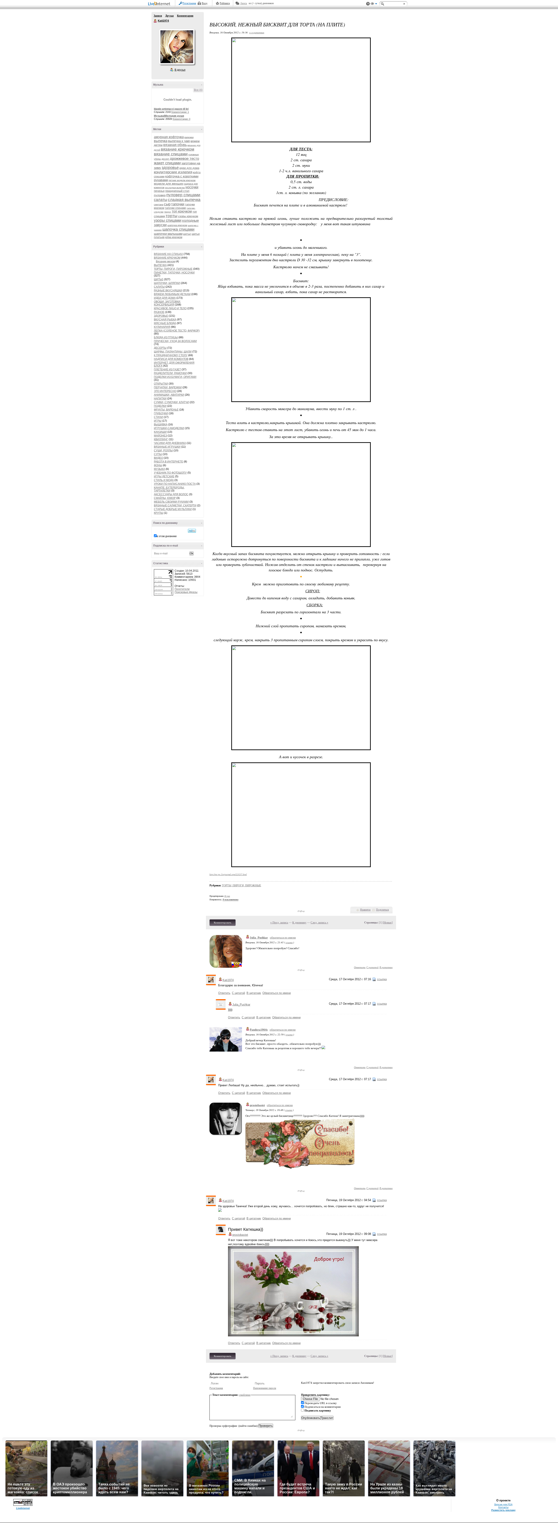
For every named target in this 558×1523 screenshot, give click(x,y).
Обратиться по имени (276, 993)
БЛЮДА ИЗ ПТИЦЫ (166, 337)
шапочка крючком (177, 225)
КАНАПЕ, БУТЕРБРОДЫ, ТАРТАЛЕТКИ (169, 489)
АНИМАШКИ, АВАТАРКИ (169, 394)
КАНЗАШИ (160, 431)
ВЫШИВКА (160, 424)
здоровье (170, 167)
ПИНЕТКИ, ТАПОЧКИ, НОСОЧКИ (174, 272)
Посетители (182, 589)
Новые (388, 922)
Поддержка (368, 4)
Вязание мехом (165, 261)
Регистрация (189, 3)
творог (167, 212)
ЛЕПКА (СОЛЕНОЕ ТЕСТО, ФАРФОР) (177, 330)
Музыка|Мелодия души (169, 115)
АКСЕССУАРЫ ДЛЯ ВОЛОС (171, 494)
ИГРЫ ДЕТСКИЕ (164, 476)
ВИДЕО (158, 457)
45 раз (227, 896)
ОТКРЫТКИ (161, 383)
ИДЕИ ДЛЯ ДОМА (165, 297)
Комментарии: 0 (181, 119)
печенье (159, 191)
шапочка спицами (178, 229)
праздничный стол (177, 191)
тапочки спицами (175, 208)
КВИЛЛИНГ (161, 439)
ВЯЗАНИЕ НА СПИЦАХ (168, 254)
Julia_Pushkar (259, 937)
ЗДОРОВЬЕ (161, 315)
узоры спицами (167, 220)
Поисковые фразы (186, 592)
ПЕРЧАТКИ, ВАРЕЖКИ (168, 387)
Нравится (365, 909)
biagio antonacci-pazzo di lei (171, 108)
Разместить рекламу (503, 1510)
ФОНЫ (158, 465)
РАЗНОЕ (159, 312)
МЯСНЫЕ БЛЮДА (165, 323)
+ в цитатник (256, 32)
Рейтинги (225, 3)
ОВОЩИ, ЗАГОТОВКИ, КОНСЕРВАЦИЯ (167, 303)
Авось (243, 3)
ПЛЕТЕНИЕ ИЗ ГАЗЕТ (167, 369)
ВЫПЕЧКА (160, 265)
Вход (204, 3)
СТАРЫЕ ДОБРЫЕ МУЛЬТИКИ (173, 509)
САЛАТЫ (159, 286)
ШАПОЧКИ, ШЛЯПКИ (167, 283)
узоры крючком (188, 216)
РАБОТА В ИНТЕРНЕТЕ (168, 461)
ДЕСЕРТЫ (160, 347)
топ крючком (182, 211)
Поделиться (382, 909)
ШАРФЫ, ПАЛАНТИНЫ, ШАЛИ (173, 351)
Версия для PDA (503, 1504)
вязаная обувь (175, 145)
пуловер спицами (183, 195)
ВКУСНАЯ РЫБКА (165, 319)
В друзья (180, 69)
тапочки (177, 204)
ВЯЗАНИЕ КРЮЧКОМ (167, 257)
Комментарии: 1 (180, 112)
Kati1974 (155, 21)
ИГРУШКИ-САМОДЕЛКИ (169, 428)
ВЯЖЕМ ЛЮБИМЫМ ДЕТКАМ (172, 294)
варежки (189, 137)
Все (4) (198, 89)
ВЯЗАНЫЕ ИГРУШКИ (167, 446)
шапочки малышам (168, 233)
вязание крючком (177, 149)
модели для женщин (168, 183)
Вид (374, 4)
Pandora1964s (259, 1029)
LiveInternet (160, 4)
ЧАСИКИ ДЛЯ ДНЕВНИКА (170, 443)
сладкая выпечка (184, 199)
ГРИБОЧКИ (161, 413)
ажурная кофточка (169, 137)
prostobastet (257, 1105)
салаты (160, 200)
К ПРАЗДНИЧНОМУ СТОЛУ (170, 355)
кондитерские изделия (173, 172)
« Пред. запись (279, 922)
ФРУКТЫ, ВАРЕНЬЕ (166, 409)
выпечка (160, 141)
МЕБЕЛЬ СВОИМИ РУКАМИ (171, 501)
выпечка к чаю (179, 141)
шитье (187, 233)
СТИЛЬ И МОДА (164, 480)
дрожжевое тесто (184, 158)
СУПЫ (158, 454)
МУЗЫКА (159, 469)
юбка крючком (173, 237)
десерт (165, 159)
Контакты (503, 1507)
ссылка (289, 942)
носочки (191, 187)
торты (171, 215)
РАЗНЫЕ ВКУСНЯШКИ (168, 290)
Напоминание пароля (264, 1388)
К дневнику (299, 922)
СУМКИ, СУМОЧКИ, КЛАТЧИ (171, 402)
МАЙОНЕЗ (160, 435)
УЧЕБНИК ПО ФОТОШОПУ (170, 472)
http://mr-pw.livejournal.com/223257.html (228, 874)
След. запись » (319, 922)
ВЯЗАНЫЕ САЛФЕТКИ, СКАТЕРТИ (175, 505)
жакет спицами (167, 163)
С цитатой (372, 967)
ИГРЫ (158, 420)
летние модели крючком (182, 180)
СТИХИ (158, 417)
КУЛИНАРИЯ (162, 326)
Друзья (169, 15)
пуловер (160, 195)
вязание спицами (171, 154)
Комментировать (222, 922)
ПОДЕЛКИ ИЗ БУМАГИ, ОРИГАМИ (175, 376)
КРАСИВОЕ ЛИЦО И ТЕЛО (170, 308)
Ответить (360, 967)
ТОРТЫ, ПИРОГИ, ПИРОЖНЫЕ (173, 268)
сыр (167, 204)
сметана (158, 204)
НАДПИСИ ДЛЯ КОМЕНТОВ (171, 359)
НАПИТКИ (160, 398)
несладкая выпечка (175, 187)
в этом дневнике (167, 536)
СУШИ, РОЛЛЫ (163, 450)
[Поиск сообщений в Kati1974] (192, 531)
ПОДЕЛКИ (160, 405)
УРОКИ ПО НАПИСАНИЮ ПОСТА (175, 483)
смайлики (244, 1394)
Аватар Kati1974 (176, 46)
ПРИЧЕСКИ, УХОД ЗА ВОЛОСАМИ (175, 341)
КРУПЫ (158, 512)
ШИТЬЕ (158, 279)
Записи (158, 15)
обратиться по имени (283, 937)
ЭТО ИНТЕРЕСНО (165, 391)
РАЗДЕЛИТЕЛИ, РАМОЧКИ (170, 373)
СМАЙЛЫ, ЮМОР (165, 498)
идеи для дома (189, 168)
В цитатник (386, 967)
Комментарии (185, 15)
